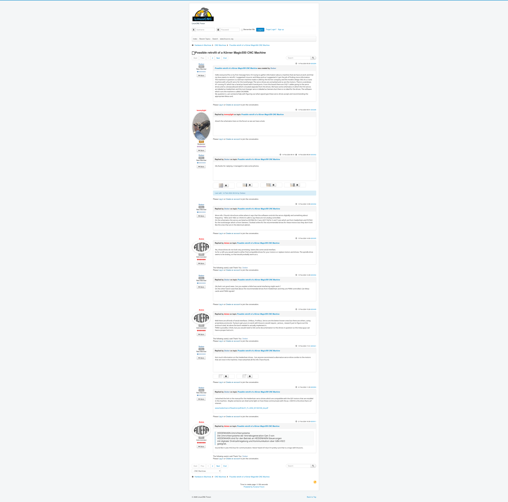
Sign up (281, 29)
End (224, 58)
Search (215, 38)
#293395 (313, 238)
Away (201, 142)
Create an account (233, 104)
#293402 (313, 275)
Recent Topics (204, 38)
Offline (201, 67)
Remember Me (249, 29)
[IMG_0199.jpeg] (221, 376)
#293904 (313, 387)
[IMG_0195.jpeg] (268, 185)
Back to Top (311, 497)
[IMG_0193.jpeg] (245, 185)
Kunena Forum (258, 486)
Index (195, 38)
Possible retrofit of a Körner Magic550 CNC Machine (236, 68)
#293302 (313, 154)
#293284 (313, 63)
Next (218, 58)
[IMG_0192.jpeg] (292, 185)
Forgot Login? (271, 29)
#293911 (313, 421)
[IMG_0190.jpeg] (221, 185)
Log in (260, 29)
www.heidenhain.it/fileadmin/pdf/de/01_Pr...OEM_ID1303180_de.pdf (241, 408)
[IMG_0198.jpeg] (245, 376)
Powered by (248, 486)
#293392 (313, 204)
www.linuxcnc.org (226, 38)
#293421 (313, 346)
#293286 (313, 110)
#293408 (313, 309)
